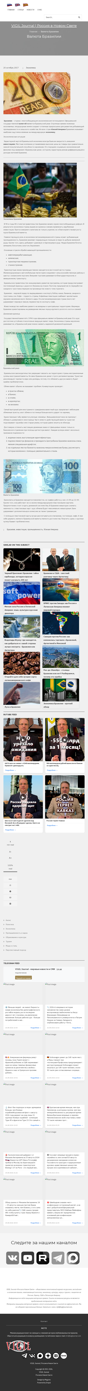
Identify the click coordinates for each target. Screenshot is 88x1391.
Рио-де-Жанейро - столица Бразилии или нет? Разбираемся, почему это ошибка (59, 673)
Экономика (31, 68)
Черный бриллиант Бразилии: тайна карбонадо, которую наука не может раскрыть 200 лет (22, 576)
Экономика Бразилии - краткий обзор (58, 705)
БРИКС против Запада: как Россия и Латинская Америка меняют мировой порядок (60, 606)
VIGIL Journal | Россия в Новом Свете (44, 26)
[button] (36, 93)
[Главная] (18, 1346)
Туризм (9, 941)
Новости (30, 10)
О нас (39, 10)
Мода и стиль (11, 946)
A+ (10, 858)
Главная (11, 10)
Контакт (44, 1321)
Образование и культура (16, 937)
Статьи (21, 10)
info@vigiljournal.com (64, 1307)
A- (10, 851)
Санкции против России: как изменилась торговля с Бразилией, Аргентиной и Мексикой (60, 639)
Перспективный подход (16, 950)
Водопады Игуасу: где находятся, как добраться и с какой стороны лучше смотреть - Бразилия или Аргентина (21, 645)
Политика (10, 924)
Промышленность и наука (16, 933)
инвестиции (21, 529)
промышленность (35, 529)
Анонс (8, 920)
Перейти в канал (23, 978)
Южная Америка (51, 529)
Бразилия (11, 529)
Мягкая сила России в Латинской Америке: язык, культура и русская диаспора (21, 609)
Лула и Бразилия (12, 707)
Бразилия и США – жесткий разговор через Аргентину (56, 575)
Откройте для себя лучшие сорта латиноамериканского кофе (20, 678)
